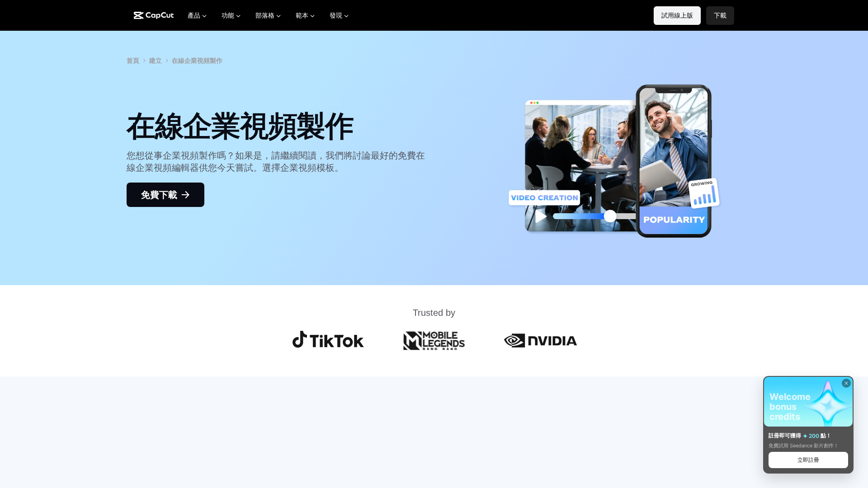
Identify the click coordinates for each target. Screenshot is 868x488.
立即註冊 (808, 459)
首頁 (133, 60)
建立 (155, 60)
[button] (720, 15)
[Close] (846, 383)
